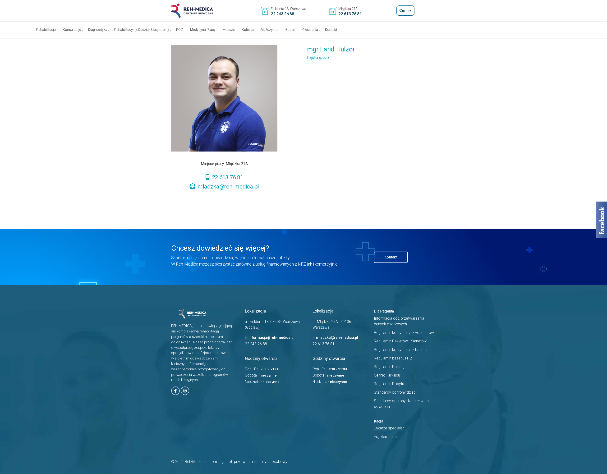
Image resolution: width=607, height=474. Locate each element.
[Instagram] (185, 391)
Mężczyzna (269, 30)
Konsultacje (72, 30)
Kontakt (331, 30)
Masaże (229, 30)
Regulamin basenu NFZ (393, 358)
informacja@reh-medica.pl (271, 338)
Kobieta (248, 30)
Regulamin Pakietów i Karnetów (400, 341)
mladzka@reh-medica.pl (228, 186)
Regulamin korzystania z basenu (400, 349)
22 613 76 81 (227, 177)
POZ (179, 30)
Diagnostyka (97, 30)
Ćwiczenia (310, 30)
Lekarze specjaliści (389, 428)
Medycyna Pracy (203, 30)
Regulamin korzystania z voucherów (404, 332)
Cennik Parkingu (387, 375)
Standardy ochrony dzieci (395, 392)
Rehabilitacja (46, 30)
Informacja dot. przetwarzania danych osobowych (249, 461)
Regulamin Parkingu (390, 366)
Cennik (405, 10)
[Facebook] (175, 391)
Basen (290, 30)
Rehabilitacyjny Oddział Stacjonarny (141, 30)
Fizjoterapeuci (385, 436)
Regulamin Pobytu (389, 384)
